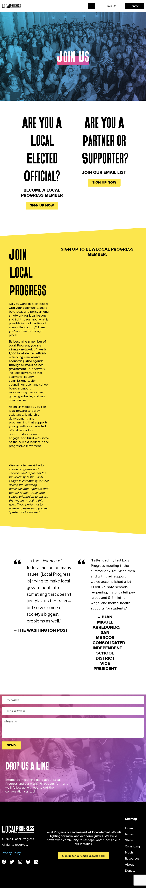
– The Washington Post (41, 630)
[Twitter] (12, 862)
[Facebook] (4, 862)
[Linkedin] (36, 862)
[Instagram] (20, 862)
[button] (91, 6)
